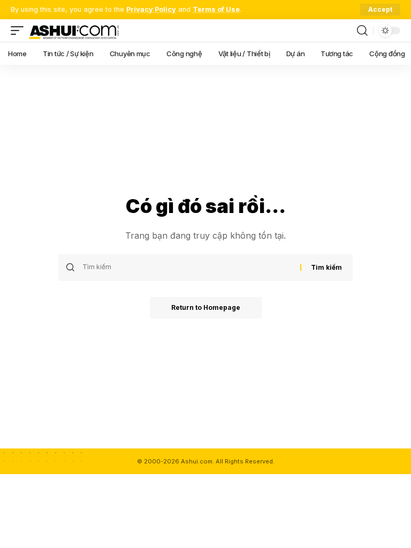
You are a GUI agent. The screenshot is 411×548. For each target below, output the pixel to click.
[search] (362, 30)
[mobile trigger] (20, 30)
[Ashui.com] (74, 30)
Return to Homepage (205, 307)
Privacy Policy (151, 9)
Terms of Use (216, 9)
